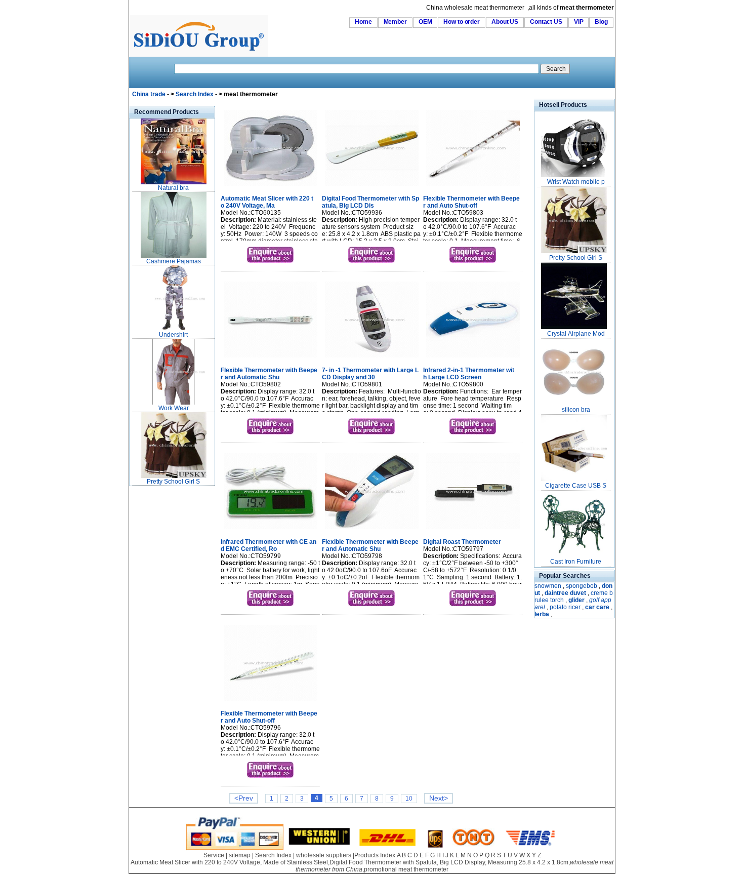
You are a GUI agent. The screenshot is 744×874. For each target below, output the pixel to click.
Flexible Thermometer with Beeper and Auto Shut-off (471, 202)
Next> (438, 798)
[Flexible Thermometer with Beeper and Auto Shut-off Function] (473, 186)
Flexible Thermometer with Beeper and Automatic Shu (269, 374)
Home (363, 21)
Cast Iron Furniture (575, 561)
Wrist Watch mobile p (576, 181)
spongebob (581, 585)
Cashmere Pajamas (173, 261)
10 (408, 798)
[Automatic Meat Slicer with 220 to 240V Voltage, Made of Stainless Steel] (270, 186)
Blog (601, 21)
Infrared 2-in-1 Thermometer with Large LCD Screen (468, 374)
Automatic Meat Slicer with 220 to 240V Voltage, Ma (267, 202)
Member (395, 21)
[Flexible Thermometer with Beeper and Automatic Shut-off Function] (270, 358)
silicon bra (576, 409)
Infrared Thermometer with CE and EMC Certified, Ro (268, 545)
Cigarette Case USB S (575, 485)
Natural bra (173, 187)
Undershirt (173, 334)
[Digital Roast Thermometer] (473, 530)
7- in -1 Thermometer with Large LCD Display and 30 (370, 374)
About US (504, 21)
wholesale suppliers (323, 855)
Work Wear (173, 408)
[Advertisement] (159, 640)
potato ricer (565, 607)
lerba (541, 614)
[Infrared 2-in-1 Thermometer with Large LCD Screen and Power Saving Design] (473, 358)
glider (576, 600)
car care (597, 607)
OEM (425, 21)
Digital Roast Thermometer (462, 541)
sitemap (240, 855)
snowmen (547, 585)
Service (213, 855)
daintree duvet (565, 593)
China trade (149, 94)
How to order (461, 21)
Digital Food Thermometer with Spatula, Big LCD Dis (370, 202)
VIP (579, 21)
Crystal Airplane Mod (576, 333)
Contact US (546, 21)
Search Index (195, 94)
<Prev (243, 798)
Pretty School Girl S (173, 481)
